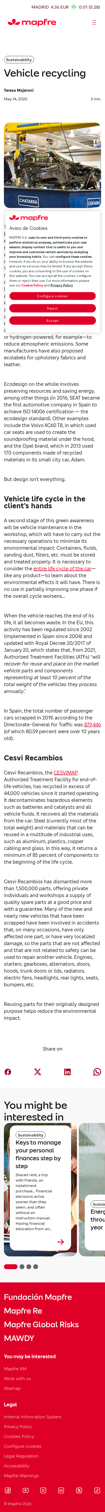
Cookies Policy (19, 1436)
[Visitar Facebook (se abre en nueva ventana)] (8, 1491)
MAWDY (19, 1338)
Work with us (17, 1378)
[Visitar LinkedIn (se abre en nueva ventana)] (61, 1491)
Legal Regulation (21, 1456)
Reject (52, 308)
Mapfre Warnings (21, 1475)
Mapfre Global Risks (41, 1325)
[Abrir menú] (94, 23)
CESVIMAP (66, 772)
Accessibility (16, 1466)
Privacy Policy (18, 1426)
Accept (52, 320)
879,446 (92, 724)
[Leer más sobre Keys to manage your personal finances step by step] (40, 1242)
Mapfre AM (15, 1368)
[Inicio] (10, 22)
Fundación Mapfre (38, 1297)
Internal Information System (33, 1417)
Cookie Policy (32, 285)
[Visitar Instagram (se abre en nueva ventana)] (43, 1491)
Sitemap (12, 1388)
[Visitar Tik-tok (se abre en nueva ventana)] (97, 1491)
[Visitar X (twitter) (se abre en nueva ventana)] (79, 1491)
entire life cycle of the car (62, 568)
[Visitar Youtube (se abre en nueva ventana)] (26, 1491)
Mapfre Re (23, 1311)
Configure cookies (52, 296)
